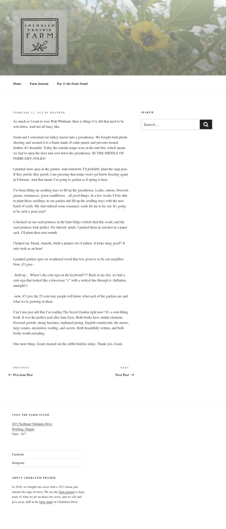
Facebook (18, 454)
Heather (57, 112)
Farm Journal (39, 83)
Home (17, 83)
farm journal (66, 492)
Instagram (18, 463)
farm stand (46, 502)
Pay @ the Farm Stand (72, 83)
